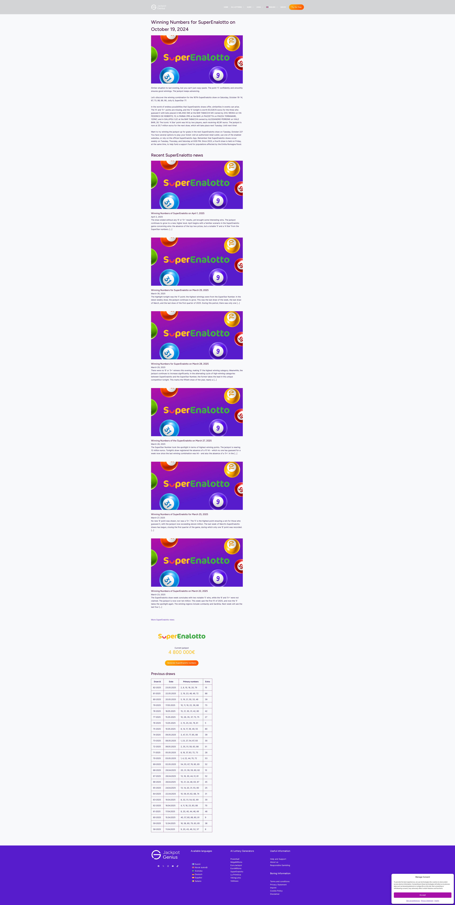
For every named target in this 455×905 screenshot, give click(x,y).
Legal (259, 7)
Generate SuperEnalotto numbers (181, 663)
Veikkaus (234, 881)
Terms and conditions (279, 881)
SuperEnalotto (236, 871)
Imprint (437, 901)
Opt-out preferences (413, 901)
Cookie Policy (276, 891)
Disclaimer (275, 894)
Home (226, 7)
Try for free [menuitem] (296, 7)
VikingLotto (235, 878)
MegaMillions (236, 862)
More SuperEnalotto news (162, 619)
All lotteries (236, 7)
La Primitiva (235, 874)
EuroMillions (235, 868)
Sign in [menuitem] (283, 7)
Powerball (234, 859)
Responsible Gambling (280, 865)
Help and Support (278, 859)
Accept (423, 895)
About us (274, 862)
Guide (249, 7)
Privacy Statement (427, 901)
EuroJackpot (236, 865)
